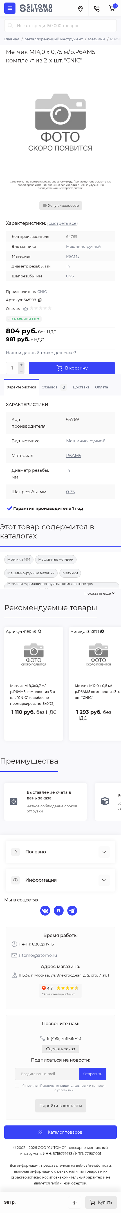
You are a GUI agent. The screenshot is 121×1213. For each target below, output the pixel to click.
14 (68, 266)
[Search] (10, 25)
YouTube (59, 911)
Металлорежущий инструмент (53, 39)
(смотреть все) (62, 223)
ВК (45, 911)
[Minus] (21, 371)
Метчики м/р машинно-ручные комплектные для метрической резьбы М (50, 586)
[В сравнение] (74, 1202)
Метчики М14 (18, 559)
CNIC (42, 291)
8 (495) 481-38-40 (64, 1038)
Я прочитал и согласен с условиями (64, 1088)
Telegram (73, 911)
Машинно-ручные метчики (31, 573)
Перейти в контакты (60, 1105)
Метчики (96, 39)
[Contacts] (96, 8)
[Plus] (21, 365)
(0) (25, 308)
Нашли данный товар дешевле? (41, 352)
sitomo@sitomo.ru (38, 955)
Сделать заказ (60, 1048)
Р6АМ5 (72, 256)
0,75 (70, 276)
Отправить (92, 1074)
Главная (11, 39)
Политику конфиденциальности (64, 1086)
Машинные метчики (55, 559)
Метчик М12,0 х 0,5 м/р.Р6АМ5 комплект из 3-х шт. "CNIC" (97, 692)
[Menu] (9, 8)
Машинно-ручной (83, 246)
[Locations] (80, 8)
